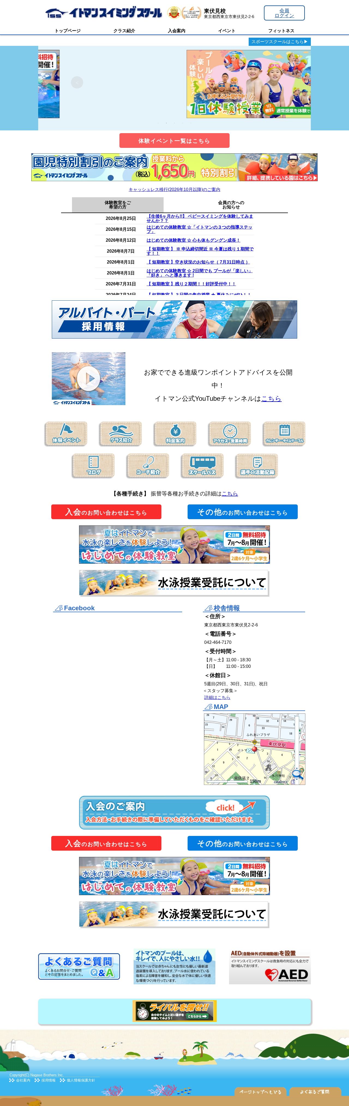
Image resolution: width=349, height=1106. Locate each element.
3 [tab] (174, 123)
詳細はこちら (217, 697)
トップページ (68, 30)
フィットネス (281, 30)
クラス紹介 (124, 30)
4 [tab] (182, 123)
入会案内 (176, 30)
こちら (271, 398)
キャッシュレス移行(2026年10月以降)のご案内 (174, 189)
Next (272, 82)
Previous (77, 82)
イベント (227, 30)
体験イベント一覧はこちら (174, 141)
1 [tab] (158, 123)
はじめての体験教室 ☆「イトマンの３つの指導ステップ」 (199, 229)
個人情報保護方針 (81, 1080)
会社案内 (23, 1080)
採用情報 (48, 1080)
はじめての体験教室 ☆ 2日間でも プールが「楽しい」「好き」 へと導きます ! (200, 272)
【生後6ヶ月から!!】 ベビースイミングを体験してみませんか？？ (200, 218)
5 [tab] (191, 123)
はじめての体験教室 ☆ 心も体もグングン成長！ (193, 240)
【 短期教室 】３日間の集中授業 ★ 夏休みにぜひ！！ (199, 294)
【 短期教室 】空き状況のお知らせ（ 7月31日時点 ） (198, 262)
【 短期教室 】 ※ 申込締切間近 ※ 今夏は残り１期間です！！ (200, 251)
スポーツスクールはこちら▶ (279, 41)
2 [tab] (166, 123)
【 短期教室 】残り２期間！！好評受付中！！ (191, 284)
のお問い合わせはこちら (106, 512)
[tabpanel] (174, 82)
